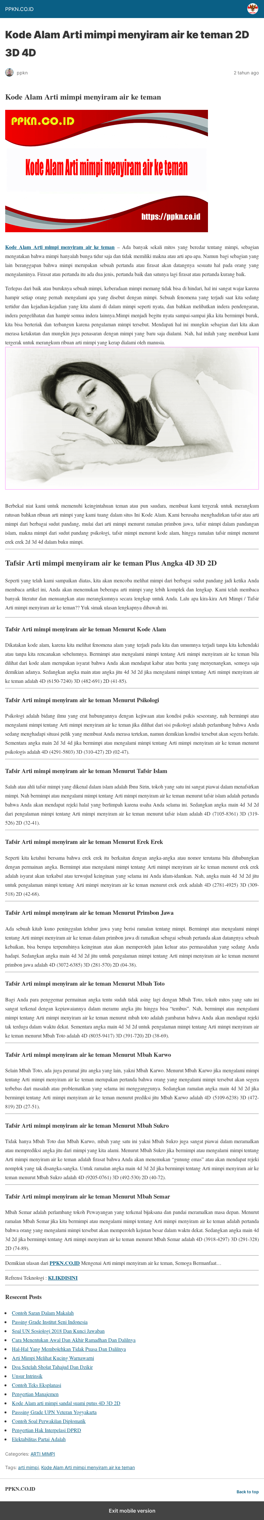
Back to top (248, 1491)
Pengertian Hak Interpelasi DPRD (46, 1430)
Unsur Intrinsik (27, 1375)
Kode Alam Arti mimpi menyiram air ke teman (60, 247)
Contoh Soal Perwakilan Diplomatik (49, 1421)
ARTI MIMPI (43, 1454)
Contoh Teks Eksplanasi (36, 1384)
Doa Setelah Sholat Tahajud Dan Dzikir (52, 1366)
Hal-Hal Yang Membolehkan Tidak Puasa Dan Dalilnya (69, 1348)
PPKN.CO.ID (65, 1263)
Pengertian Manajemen (35, 1394)
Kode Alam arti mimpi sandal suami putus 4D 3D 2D (66, 1403)
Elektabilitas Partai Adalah (39, 1439)
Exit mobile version (132, 1510)
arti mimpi (28, 1467)
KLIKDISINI (63, 1277)
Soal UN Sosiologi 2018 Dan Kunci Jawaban (58, 1330)
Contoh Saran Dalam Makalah (43, 1312)
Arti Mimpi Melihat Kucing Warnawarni (53, 1357)
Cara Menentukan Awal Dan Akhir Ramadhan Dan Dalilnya (74, 1339)
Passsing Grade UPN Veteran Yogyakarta (54, 1412)
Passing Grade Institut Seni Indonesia (50, 1321)
